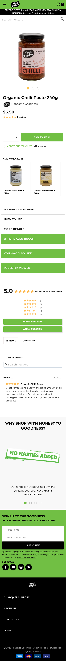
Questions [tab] (29, 341)
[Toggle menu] (4, 4)
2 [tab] (33, 88)
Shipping (42, 146)
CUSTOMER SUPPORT (16, 597)
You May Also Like (18, 253)
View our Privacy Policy (27, 557)
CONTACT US (12, 619)
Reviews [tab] (10, 341)
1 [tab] (28, 88)
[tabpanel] (33, 56)
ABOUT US (10, 608)
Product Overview (19, 209)
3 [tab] (38, 88)
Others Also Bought (20, 239)
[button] (17, 147)
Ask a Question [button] (32, 329)
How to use (13, 219)
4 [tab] (41, 503)
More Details (14, 229)
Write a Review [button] (32, 321)
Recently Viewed (17, 268)
